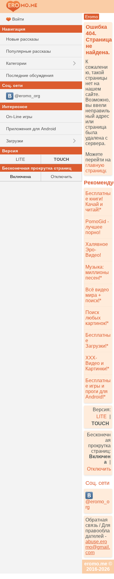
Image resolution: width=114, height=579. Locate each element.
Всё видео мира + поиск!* (97, 295)
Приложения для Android (31, 128)
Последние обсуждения (30, 75)
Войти (17, 19)
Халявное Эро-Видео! (96, 250)
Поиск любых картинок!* (97, 318)
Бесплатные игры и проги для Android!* (98, 388)
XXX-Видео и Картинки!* (97, 363)
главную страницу (95, 168)
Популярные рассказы (28, 51)
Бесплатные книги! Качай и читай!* (98, 201)
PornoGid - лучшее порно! (97, 227)
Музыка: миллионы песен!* (97, 272)
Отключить (99, 468)
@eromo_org (97, 504)
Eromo (91, 16)
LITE (101, 416)
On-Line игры (19, 116)
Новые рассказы (22, 39)
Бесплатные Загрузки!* (98, 341)
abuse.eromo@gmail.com (97, 547)
